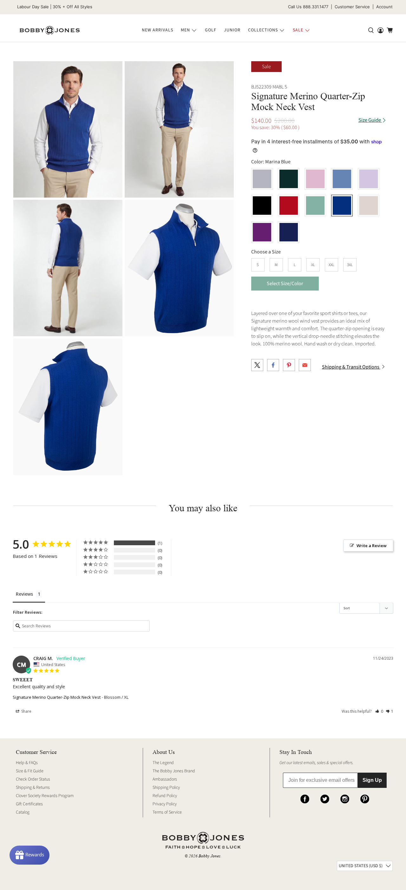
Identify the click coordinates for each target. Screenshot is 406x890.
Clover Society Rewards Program (45, 796)
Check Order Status (33, 779)
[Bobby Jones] (49, 30)
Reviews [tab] (24, 594)
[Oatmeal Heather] (368, 205)
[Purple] (262, 232)
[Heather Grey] (262, 179)
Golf (210, 30)
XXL (331, 265)
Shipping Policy (166, 787)
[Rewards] (29, 855)
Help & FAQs (27, 763)
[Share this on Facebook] (273, 365)
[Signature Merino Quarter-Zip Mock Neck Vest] (67, 129)
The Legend (163, 763)
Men (185, 30)
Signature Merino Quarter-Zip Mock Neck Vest (57, 697)
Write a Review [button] (372, 545)
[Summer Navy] (288, 232)
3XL (350, 265)
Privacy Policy (165, 804)
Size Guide (370, 120)
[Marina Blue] (342, 205)
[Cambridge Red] (288, 205)
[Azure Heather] (342, 179)
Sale (298, 30)
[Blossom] (315, 179)
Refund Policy (165, 796)
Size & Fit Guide (29, 771)
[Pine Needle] (288, 179)
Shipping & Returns (33, 787)
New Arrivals (157, 30)
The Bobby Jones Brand (174, 771)
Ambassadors (165, 779)
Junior (232, 30)
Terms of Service (167, 812)
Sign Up (372, 780)
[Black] (262, 205)
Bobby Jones (209, 856)
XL (313, 265)
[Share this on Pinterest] (289, 365)
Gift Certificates (29, 804)
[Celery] (315, 205)
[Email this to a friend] (305, 365)
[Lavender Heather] (368, 179)
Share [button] (25, 711)
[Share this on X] (257, 365)
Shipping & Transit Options (351, 366)
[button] (379, 711)
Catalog (22, 812)
